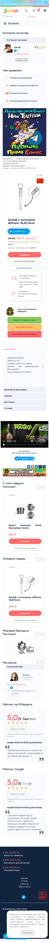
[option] (25, 194)
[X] (40, 466)
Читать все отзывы (17, 729)
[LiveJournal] (44, 466)
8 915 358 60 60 (11, 867)
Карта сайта (24, 887)
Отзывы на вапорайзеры (20, 78)
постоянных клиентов (28, 241)
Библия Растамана (18, 93)
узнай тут (19, 231)
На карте (15, 693)
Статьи (24, 881)
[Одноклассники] (32, 466)
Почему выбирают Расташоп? (23, 101)
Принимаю (27, 933)
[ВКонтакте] (28, 466)
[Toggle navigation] (22, 13)
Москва (9, 16)
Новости (24, 884)
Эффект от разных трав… (24, 320)
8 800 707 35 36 (11, 860)
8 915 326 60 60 (11, 852)
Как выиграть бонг (25, 268)
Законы (24, 878)
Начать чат (26, 458)
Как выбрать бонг (24, 327)
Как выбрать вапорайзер (24, 334)
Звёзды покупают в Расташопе (23, 86)
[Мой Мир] (36, 466)
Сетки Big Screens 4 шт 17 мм (26, 526)
